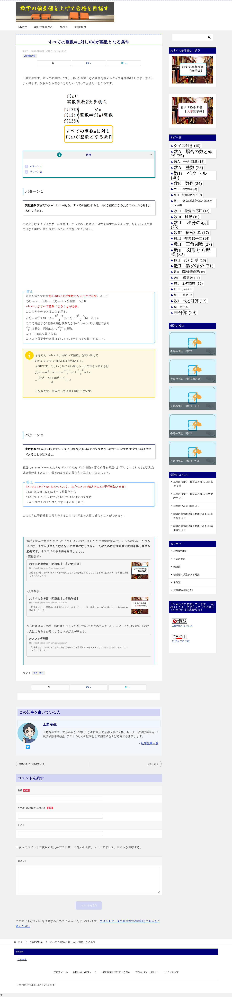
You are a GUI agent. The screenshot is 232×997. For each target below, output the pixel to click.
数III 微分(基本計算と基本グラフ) (191, 203)
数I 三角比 (183, 295)
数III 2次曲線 (185, 189)
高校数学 (22, 27)
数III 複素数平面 (191, 238)
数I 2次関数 (188, 283)
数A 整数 (38, 673)
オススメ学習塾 (39, 638)
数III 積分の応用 (190, 224)
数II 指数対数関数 (189, 271)
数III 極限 (186, 217)
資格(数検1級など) (43, 27)
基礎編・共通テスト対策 (186, 574)
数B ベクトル (189, 175)
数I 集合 (181, 306)
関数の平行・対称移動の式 (31, 764)
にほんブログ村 (181, 641)
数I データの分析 (183, 289)
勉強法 (63, 27)
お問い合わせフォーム (85, 972)
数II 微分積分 (193, 266)
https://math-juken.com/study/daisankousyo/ (48, 603)
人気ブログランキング (182, 626)
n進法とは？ (152, 764)
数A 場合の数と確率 (191, 153)
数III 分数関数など (188, 195)
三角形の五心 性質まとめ (187, 481)
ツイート (22, 959)
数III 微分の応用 (191, 211)
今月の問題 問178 (181, 433)
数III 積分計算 (191, 233)
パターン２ (36, 172)
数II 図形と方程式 (190, 252)
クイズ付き (187, 146)
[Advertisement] (89, 262)
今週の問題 (80, 27)
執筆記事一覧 (149, 743)
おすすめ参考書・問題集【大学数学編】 (54, 598)
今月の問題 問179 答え (185, 406)
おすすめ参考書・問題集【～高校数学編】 (55, 563)
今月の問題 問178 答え (185, 461)
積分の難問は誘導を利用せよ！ (190, 514)
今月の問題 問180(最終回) (186, 378)
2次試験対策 (29, 56)
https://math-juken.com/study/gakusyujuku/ (48, 643)
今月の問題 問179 (181, 351)
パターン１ (36, 166)
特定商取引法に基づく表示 (116, 972)
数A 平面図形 (189, 161)
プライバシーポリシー (147, 972)
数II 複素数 (187, 278)
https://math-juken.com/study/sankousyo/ (47, 568)
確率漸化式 (179, 506)
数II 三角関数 (193, 244)
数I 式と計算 (190, 301)
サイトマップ (171, 972)
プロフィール (60, 972)
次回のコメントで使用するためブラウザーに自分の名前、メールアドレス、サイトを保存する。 (81, 847)
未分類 (185, 312)
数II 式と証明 (190, 260)
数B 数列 (188, 183)
